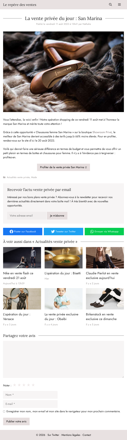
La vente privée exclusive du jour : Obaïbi (61, 316)
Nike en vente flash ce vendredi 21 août (18, 275)
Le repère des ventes (19, 4)
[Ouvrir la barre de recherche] (110, 4)
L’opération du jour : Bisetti (63, 273)
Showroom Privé (102, 132)
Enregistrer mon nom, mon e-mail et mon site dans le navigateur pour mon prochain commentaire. (63, 411)
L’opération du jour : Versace (16, 316)
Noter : (7, 385)
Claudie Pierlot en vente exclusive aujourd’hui (102, 275)
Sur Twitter (53, 435)
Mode (34, 177)
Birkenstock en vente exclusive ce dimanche (101, 316)
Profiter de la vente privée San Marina (62, 167)
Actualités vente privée (18, 177)
